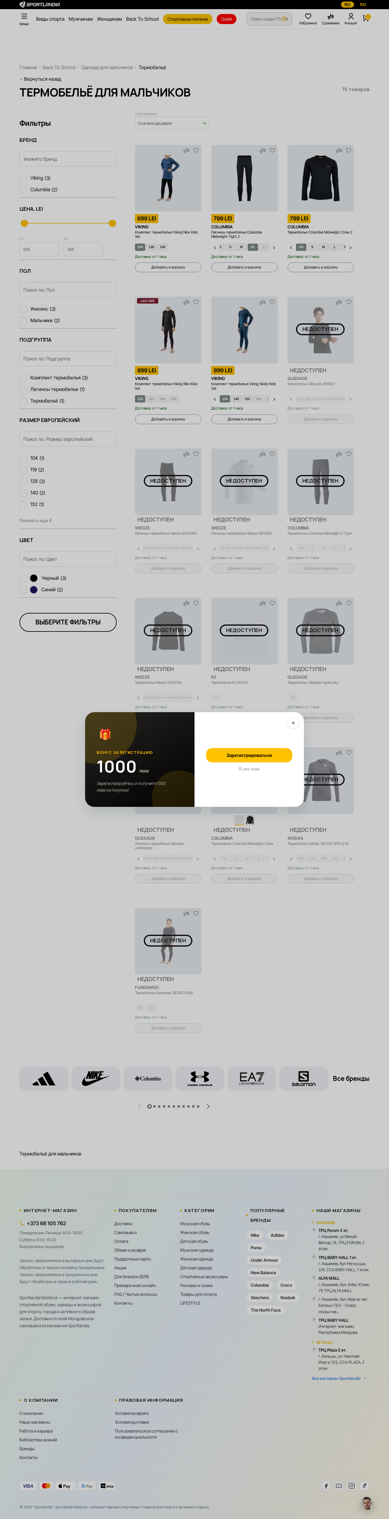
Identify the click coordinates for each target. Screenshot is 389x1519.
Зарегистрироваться (249, 755)
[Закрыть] (293, 723)
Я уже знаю (249, 769)
